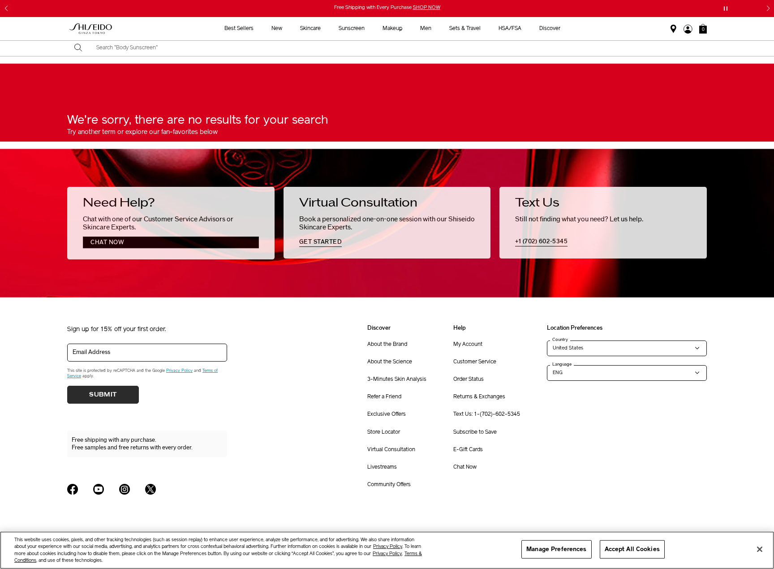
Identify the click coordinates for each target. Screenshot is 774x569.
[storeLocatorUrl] (673, 29)
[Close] (760, 549)
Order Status (468, 379)
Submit (103, 395)
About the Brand (387, 344)
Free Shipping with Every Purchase (387, 7)
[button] (703, 29)
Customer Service (474, 362)
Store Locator (383, 432)
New (276, 28)
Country (560, 339)
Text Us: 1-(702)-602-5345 (486, 414)
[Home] (91, 29)
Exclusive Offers (386, 414)
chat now (107, 242)
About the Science (389, 362)
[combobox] (395, 48)
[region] (387, 550)
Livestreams (382, 467)
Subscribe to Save (475, 432)
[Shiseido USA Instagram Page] (124, 489)
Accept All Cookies (632, 549)
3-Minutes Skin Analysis (396, 379)
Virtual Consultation (391, 450)
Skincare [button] (310, 28)
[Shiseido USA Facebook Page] (72, 489)
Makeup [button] (392, 28)
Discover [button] (549, 28)
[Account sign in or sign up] (688, 29)
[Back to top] (758, 495)
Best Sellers (239, 28)
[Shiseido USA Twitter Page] (150, 489)
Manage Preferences (556, 549)
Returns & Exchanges (479, 397)
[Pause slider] (725, 8)
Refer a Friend (384, 397)
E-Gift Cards (468, 450)
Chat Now (465, 467)
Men (425, 28)
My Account (467, 344)
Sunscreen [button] (352, 28)
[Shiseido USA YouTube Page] (98, 489)
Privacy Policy (179, 371)
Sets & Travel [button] (465, 28)
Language (562, 364)
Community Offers (389, 484)
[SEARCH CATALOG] (78, 48)
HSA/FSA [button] (510, 28)
